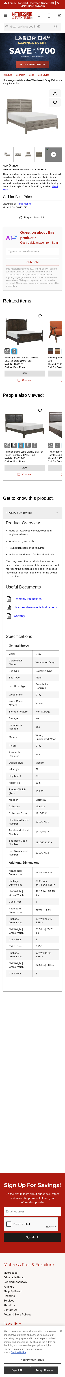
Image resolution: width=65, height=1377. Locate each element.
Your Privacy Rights (32, 1360)
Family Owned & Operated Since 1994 (31, 3)
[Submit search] (56, 26)
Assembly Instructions (28, 598)
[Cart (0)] (59, 15)
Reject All (17, 1370)
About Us (9, 1305)
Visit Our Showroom (32, 5)
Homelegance (24, 204)
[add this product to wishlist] (55, 102)
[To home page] (22, 15)
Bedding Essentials (15, 1281)
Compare (26, 380)
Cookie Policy (18, 1352)
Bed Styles (43, 74)
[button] (5, 15)
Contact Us (10, 1309)
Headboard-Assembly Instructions (35, 607)
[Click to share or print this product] (55, 93)
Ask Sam (33, 261)
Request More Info (34, 217)
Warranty (19, 615)
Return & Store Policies (17, 1314)
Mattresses (11, 1272)
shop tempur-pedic (32, 64)
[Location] (39, 15)
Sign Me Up (32, 1237)
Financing (9, 1295)
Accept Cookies (44, 1370)
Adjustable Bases (14, 1277)
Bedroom (20, 74)
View (24, 373)
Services (9, 1300)
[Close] (61, 1331)
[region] (32, 1351)
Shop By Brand (12, 1291)
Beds (31, 74)
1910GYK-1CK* (20, 207)
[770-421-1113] (49, 15)
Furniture (7, 74)
